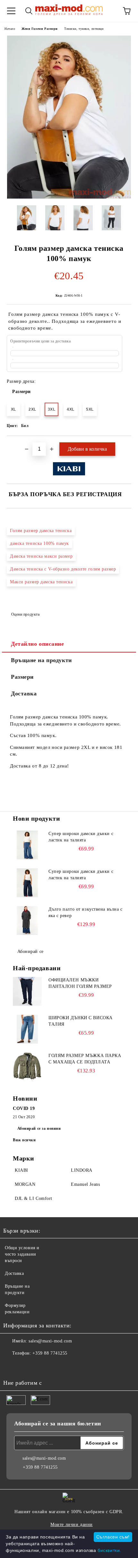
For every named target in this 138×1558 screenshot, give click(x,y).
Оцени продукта (25, 614)
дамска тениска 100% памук (39, 543)
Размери (21, 391)
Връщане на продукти (41, 660)
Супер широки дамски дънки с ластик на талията (80, 836)
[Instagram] (26, 1366)
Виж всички (24, 1140)
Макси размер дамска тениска (41, 581)
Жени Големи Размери (40, 28)
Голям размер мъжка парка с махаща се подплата (84, 1058)
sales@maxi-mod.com (50, 1341)
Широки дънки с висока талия (80, 1021)
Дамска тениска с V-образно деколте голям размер (63, 569)
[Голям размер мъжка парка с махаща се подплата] (27, 1067)
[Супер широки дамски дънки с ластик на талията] (27, 845)
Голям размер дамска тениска (41, 530)
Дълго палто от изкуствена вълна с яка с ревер (85, 912)
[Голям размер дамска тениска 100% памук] (69, 197)
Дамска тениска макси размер (41, 556)
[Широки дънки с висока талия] (27, 1029)
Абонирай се (30, 951)
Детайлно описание (37, 644)
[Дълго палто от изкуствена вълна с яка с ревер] (27, 920)
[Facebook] (11, 1366)
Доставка (24, 693)
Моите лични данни (71, 1524)
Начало (9, 28)
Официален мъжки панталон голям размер (80, 983)
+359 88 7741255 (49, 1353)
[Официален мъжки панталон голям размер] (27, 991)
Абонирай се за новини (39, 1128)
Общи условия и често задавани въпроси (22, 1254)
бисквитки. (109, 1550)
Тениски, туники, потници (83, 28)
